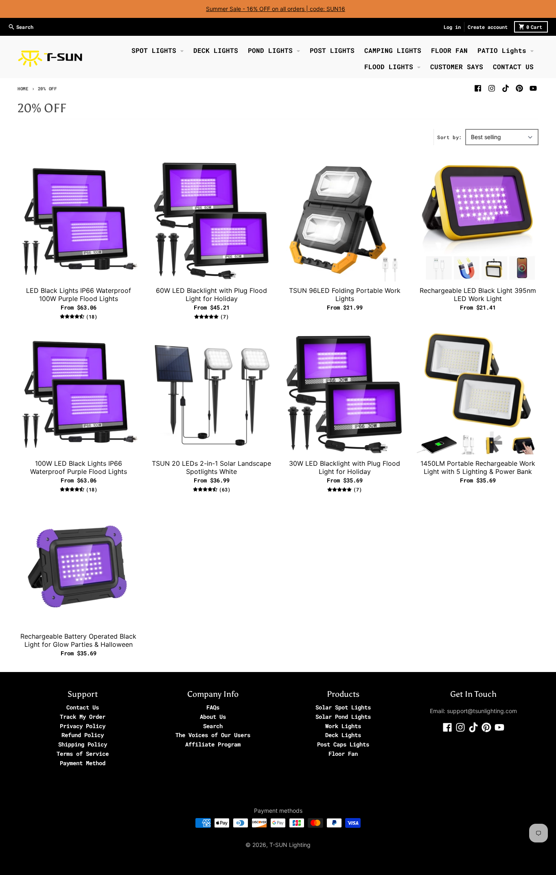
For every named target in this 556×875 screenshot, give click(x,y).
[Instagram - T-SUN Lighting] (491, 88)
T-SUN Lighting (290, 844)
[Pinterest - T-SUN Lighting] (519, 88)
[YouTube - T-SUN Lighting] (533, 88)
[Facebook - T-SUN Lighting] (478, 88)
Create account (488, 27)
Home (23, 88)
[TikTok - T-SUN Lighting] (505, 88)
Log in (452, 27)
